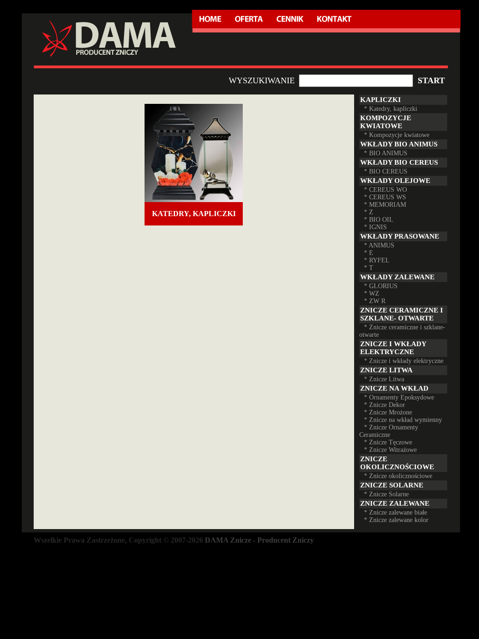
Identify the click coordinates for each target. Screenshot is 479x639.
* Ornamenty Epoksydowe (399, 397)
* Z (368, 212)
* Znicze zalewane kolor (396, 519)
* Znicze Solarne (386, 494)
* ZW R (374, 301)
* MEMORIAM (385, 204)
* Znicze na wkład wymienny (403, 419)
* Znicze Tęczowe (388, 442)
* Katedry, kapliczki (390, 108)
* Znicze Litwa (384, 379)
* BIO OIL (378, 219)
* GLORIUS (381, 286)
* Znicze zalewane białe (395, 512)
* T (368, 267)
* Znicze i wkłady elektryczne (403, 360)
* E (368, 252)
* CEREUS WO (385, 189)
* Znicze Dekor (384, 404)
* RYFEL (377, 260)
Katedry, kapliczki (194, 214)
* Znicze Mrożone (388, 412)
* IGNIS (375, 227)
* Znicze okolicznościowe (398, 475)
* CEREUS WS (385, 197)
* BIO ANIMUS (385, 153)
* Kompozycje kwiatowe (396, 134)
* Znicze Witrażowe (390, 449)
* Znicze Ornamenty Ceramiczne (388, 431)
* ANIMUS (379, 245)
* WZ (371, 293)
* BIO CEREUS (385, 171)
